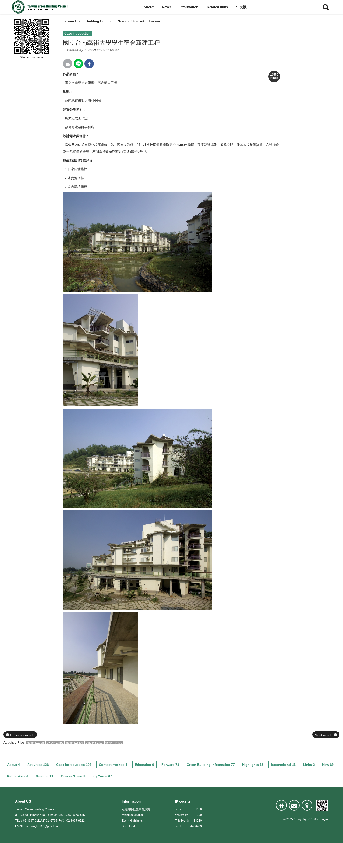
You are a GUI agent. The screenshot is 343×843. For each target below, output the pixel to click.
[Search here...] (325, 7)
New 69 (328, 765)
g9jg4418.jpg (74, 742)
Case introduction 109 (73, 765)
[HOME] (281, 805)
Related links (217, 7)
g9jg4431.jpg (94, 742)
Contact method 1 (113, 765)
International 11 (283, 765)
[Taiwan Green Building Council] (41, 7)
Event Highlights (132, 820)
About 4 (13, 765)
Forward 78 (170, 765)
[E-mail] (294, 805)
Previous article (22, 735)
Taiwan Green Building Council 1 (87, 776)
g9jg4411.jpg (35, 742)
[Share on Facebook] (89, 63)
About (149, 7)
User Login (321, 819)
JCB (309, 819)
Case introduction (145, 21)
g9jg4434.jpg (113, 742)
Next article (324, 735)
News (166, 7)
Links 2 (309, 765)
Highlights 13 (252, 765)
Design (298, 819)
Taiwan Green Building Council (87, 21)
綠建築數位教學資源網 (136, 809)
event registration (133, 815)
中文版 (241, 7)
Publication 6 (17, 776)
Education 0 (144, 765)
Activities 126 (38, 765)
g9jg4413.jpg (55, 742)
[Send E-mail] (67, 63)
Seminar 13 (44, 776)
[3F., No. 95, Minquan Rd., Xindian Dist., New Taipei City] (307, 805)
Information (188, 7)
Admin (91, 50)
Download (128, 826)
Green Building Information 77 (211, 765)
